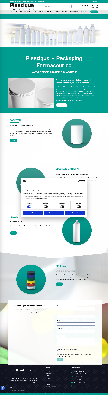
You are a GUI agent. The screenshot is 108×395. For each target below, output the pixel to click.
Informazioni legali (21, 390)
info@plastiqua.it (81, 383)
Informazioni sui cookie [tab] (76, 186)
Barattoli (48, 382)
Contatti (48, 375)
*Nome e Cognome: (62, 306)
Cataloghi (48, 371)
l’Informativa (83, 352)
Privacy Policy (13, 390)
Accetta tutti (75, 212)
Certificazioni (49, 373)
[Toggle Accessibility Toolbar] (3, 388)
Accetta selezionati (54, 212)
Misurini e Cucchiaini (51, 386)
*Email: (58, 321)
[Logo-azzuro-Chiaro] (22, 6)
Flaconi (48, 384)
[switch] (46, 206)
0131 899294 (79, 376)
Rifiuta (33, 212)
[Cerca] (70, 6)
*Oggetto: (59, 328)
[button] (95, 1)
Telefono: (59, 313)
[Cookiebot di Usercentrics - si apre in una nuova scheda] (79, 181)
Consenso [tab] (32, 186)
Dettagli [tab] (54, 186)
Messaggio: (60, 336)
